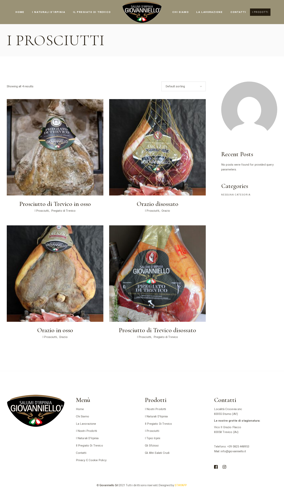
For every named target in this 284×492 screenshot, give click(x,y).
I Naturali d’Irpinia (87, 438)
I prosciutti (152, 431)
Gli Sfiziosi (152, 445)
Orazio (166, 211)
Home (80, 409)
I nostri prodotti (86, 431)
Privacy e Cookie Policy (91, 460)
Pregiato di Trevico (63, 211)
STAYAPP (181, 485)
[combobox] (183, 86)
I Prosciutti (42, 211)
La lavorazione (86, 424)
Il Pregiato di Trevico (89, 445)
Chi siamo (82, 416)
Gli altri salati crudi (157, 453)
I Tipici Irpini (152, 438)
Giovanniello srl (108, 485)
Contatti (81, 453)
